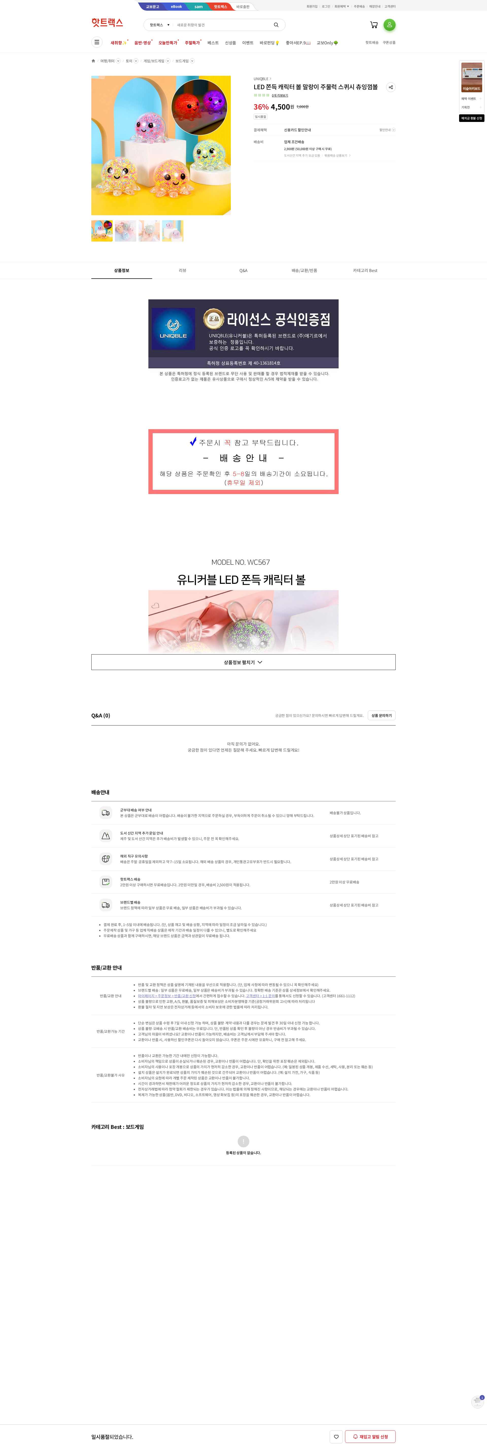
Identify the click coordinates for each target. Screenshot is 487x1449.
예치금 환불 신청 (471, 118)
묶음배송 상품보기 (335, 155)
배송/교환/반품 (304, 270)
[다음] (232, 148)
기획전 (465, 107)
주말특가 (192, 43)
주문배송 (359, 6)
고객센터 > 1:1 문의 (260, 995)
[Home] (93, 61)
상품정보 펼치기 (239, 662)
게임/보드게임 (154, 60)
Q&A (243, 270)
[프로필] (390, 25)
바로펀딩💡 (270, 43)
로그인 (326, 6)
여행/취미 (107, 60)
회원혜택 (340, 6)
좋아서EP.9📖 (298, 43)
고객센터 (390, 6)
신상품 (230, 43)
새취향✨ (119, 43)
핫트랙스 (156, 24)
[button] (391, 87)
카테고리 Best (365, 270)
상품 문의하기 (382, 715)
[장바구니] (373, 24)
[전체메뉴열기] (96, 42)
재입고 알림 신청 (374, 1437)
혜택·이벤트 (468, 98)
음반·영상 (142, 43)
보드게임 (182, 60)
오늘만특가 (168, 43)
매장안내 (374, 6)
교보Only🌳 (327, 43)
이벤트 (248, 43)
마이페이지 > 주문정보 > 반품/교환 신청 (167, 995)
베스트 (213, 43)
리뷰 (182, 270)
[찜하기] (336, 1436)
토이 (129, 60)
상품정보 (121, 270)
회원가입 (312, 6)
